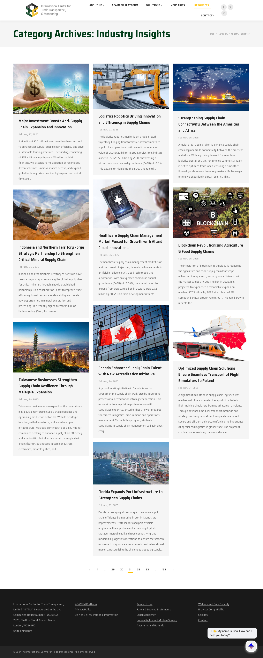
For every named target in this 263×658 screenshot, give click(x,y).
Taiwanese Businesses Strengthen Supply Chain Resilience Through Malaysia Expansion (47, 385)
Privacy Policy (83, 609)
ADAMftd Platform (86, 604)
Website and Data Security (214, 604)
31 (130, 569)
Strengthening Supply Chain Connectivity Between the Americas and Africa (208, 124)
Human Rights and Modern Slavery (157, 620)
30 (121, 569)
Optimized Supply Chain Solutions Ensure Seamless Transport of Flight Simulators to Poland (209, 374)
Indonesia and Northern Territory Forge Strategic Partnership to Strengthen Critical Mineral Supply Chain (51, 253)
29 (113, 569)
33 (147, 569)
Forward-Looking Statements (154, 609)
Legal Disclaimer (146, 614)
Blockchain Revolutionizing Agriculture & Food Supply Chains (210, 248)
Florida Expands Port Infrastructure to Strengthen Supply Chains (130, 494)
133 (164, 569)
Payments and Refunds (150, 625)
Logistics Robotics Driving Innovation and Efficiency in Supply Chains (129, 119)
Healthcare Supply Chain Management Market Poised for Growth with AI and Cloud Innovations (130, 241)
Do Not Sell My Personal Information (96, 614)
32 (138, 569)
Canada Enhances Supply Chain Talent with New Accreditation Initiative (130, 370)
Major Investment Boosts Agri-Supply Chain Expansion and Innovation (50, 124)
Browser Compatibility (211, 609)
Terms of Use (144, 604)
